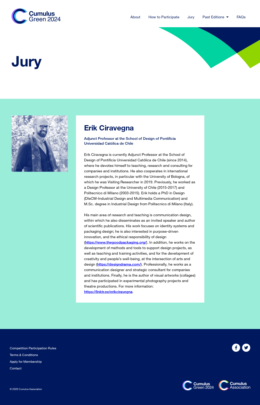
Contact (16, 368)
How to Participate (163, 17)
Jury (190, 17)
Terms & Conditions (24, 355)
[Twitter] (246, 348)
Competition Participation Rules (33, 348)
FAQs (241, 17)
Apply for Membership (26, 361)
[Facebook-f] (236, 348)
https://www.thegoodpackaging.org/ (115, 242)
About (135, 17)
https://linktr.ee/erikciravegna (108, 291)
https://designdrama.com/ (119, 264)
